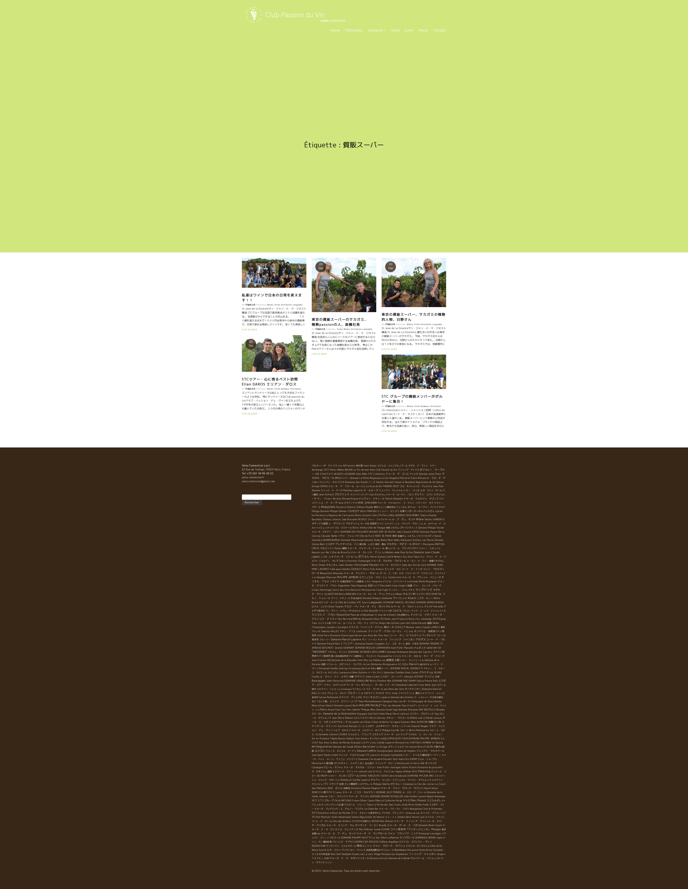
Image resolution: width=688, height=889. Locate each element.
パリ (325, 784)
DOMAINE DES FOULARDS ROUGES (359, 531)
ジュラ (340, 482)
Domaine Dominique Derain (346, 635)
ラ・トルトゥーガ (423, 697)
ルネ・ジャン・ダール (431, 490)
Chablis (315, 676)
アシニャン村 (385, 610)
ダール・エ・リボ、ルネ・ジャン (396, 573)
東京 (394, 535)
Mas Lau (368, 660)
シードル (322, 693)
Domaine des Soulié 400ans (347, 746)
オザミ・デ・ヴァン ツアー (422, 465)
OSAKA (343, 734)
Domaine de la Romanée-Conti (347, 660)
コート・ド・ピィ (320, 821)
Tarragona (395, 722)
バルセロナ (353, 511)
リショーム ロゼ (334, 664)
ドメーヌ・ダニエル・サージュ (341, 750)
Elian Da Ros (406, 552)
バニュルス (317, 804)
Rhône (420, 519)
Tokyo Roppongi (358, 585)
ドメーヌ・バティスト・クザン (394, 808)
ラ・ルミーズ (370, 490)
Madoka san (379, 660)
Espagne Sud (364, 713)
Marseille (438, 606)
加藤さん (402, 535)
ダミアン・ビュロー (381, 779)
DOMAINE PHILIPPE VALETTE (356, 837)
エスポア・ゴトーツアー (392, 676)
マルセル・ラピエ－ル (399, 544)
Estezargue (346, 689)
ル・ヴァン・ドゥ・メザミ (334, 676)
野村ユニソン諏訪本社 (384, 507)
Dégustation (324, 746)
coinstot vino (365, 771)
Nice (333, 854)
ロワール (353, 775)
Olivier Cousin (367, 800)
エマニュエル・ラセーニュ (373, 577)
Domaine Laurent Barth (346, 705)
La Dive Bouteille (369, 610)
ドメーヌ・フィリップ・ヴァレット (412, 821)
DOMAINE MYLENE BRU (420, 775)
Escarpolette (385, 656)
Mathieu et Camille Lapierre (355, 779)
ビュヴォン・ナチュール (371, 498)
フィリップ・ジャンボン (422, 854)
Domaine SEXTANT (414, 676)
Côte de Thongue (376, 527)
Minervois (331, 577)
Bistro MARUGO (368, 511)
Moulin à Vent (331, 755)
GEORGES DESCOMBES (407, 515)
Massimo (408, 647)
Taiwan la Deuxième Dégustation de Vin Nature (419, 482)
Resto (423, 30)
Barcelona (317, 519)
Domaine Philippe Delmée (333, 511)
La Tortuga (381, 746)
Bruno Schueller (434, 850)
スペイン (359, 676)
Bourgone (428, 544)
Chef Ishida (379, 713)
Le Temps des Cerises (387, 623)
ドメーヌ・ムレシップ (395, 734)
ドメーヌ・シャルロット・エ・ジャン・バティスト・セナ (405, 502)
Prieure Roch (431, 680)
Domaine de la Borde (399, 858)
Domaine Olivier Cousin (430, 825)
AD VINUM (322, 775)
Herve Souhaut (378, 556)
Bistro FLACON (425, 746)
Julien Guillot (410, 796)
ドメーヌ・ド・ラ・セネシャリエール (349, 858)
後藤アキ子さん (436, 560)
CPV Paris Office (386, 515)
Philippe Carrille (390, 730)
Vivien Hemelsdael (341, 817)
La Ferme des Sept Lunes (387, 804)
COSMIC (385, 829)
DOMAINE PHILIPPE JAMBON (424, 738)
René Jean (430, 684)
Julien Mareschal (335, 680)
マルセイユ (415, 635)
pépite (338, 569)
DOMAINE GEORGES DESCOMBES (367, 651)
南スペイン (329, 792)
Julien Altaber (345, 564)
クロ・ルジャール (343, 527)
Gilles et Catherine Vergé (388, 800)
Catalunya (408, 784)
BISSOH (376, 821)
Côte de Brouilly (340, 552)
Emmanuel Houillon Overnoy (333, 668)
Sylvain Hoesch (325, 705)
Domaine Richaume (408, 709)
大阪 (397, 660)
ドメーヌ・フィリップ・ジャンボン (396, 639)
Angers (441, 854)
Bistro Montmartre (419, 730)
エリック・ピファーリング (344, 701)
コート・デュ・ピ (399, 635)
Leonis (339, 792)
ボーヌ (406, 701)
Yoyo (436, 713)
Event (409, 30)
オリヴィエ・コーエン (366, 825)
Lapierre (385, 697)
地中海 (359, 465)
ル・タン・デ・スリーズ (432, 656)
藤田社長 (327, 841)
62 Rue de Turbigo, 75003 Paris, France (266, 469)
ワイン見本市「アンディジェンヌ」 (411, 829)
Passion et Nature (345, 507)
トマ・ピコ (390, 684)
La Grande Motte (416, 581)
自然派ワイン (377, 523)
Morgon (436, 829)
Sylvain (439, 511)
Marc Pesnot (418, 800)
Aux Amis (324, 742)
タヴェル (390, 594)
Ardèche (384, 722)
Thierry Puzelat (428, 515)
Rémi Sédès (394, 540)
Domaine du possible (429, 767)
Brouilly (383, 825)
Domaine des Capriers (420, 651)
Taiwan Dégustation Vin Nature (368, 817)
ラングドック (424, 590)
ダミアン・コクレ (424, 494)
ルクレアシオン (361, 717)
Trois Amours (362, 738)
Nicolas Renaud (341, 498)
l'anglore (377, 581)
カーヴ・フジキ (420, 573)
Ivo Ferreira (318, 515)
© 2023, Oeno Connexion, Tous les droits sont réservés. (346, 871)
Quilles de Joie (413, 813)
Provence (354, 610)
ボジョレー (396, 784)
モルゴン (375, 697)
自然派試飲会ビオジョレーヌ (380, 850)
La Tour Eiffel (379, 837)
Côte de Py (365, 535)
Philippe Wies (368, 709)
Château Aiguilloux (389, 841)
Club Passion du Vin (386, 469)
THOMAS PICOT (391, 486)
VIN (317, 473)
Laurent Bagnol (426, 796)
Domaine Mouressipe (352, 540)
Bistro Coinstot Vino (366, 515)
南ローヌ (389, 627)
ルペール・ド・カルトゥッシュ (407, 606)
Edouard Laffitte (366, 750)
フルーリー (324, 639)
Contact (439, 30)
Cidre (391, 775)
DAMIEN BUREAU (332, 540)
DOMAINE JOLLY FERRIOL (389, 792)
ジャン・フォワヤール (355, 664)
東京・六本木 (412, 643)
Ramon (338, 548)
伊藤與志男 (250, 304)
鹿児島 (329, 763)
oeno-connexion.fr (253, 477)
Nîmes (399, 594)
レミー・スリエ (411, 490)
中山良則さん (403, 614)
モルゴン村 (409, 594)
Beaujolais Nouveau (331, 573)
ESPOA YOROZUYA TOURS (374, 775)
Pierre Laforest (401, 713)
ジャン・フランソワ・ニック (403, 833)
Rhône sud (416, 717)
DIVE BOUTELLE (427, 709)
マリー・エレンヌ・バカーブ (427, 585)
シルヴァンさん (368, 742)
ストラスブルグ (437, 507)
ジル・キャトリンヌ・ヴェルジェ (416, 486)
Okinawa (440, 709)
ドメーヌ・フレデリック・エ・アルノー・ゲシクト (339, 808)
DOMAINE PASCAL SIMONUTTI (406, 668)
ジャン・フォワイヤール (379, 519)
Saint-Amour (370, 465)
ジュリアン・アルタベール (430, 750)
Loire (390, 556)
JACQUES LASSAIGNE (344, 473)
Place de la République (362, 614)
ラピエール (335, 837)
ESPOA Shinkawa (420, 531)
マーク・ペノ (353, 684)
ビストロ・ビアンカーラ (394, 581)
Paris (323, 709)
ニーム (361, 726)
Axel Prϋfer (383, 767)
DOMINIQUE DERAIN (425, 837)
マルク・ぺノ (351, 606)
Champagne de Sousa (422, 701)
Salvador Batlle (329, 535)
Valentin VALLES (330, 631)
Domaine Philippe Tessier (431, 527)
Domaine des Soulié (356, 482)
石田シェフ (373, 585)
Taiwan (339, 606)
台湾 (341, 784)
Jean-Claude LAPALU (427, 627)
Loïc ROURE (435, 672)
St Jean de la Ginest (385, 614)
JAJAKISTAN (331, 594)
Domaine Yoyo (399, 705)
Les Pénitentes (374, 664)
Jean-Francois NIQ (321, 660)
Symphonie (397, 755)
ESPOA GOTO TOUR (398, 738)
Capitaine (437, 718)
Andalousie (401, 775)
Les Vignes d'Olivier (401, 771)
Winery (270, 304)
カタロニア (400, 627)
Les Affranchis (346, 465)
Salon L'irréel (372, 676)
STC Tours (362, 602)
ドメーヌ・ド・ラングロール (372, 833)
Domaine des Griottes (402, 697)
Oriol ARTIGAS (343, 800)
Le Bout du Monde (340, 742)
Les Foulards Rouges (417, 726)
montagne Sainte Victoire (403, 767)
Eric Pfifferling (421, 771)
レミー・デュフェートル (412, 660)
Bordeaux (285, 388)
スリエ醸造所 (350, 784)
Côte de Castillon (347, 602)
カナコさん (333, 672)
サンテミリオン (413, 689)
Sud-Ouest (317, 755)
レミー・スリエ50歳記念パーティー (422, 755)
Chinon (331, 606)
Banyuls (353, 726)
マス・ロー (317, 713)
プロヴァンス (341, 494)
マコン (366, 697)
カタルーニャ (399, 726)
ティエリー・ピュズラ (388, 511)
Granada (355, 742)
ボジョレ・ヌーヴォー (418, 507)
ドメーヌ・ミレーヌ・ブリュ (371, 594)
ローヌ (315, 573)
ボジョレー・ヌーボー (372, 684)
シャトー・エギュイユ (429, 548)
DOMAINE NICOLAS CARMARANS (372, 647)
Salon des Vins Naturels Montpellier (354, 589)
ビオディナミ (350, 502)
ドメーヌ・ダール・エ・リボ (402, 825)
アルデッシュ (353, 523)
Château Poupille (364, 507)
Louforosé (361, 631)
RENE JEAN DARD (367, 502)
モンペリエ (431, 763)
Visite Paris (323, 635)
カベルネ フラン (383, 693)
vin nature (411, 746)
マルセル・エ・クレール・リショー (425, 734)
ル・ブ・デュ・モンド (403, 519)
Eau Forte (343, 726)
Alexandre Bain (370, 618)
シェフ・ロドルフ (342, 730)
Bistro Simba (318, 564)
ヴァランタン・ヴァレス (353, 850)
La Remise (393, 837)
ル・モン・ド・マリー (417, 560)
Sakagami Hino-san (392, 701)
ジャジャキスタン (425, 535)
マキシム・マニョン (337, 651)
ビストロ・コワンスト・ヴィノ (415, 841)
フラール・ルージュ (341, 623)
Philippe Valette (381, 784)
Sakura (420, 680)
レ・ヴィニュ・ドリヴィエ (345, 759)
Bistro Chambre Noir (380, 680)
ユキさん (411, 535)
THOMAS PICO (394, 577)
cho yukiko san (355, 722)
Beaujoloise (416, 808)
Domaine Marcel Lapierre (346, 639)
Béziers (398, 556)
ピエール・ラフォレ (333, 767)
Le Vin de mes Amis (364, 469)
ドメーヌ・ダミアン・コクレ (326, 531)
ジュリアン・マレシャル (391, 490)
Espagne (356, 598)
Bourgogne (319, 680)
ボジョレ (364, 556)
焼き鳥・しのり (366, 544)
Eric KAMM (411, 759)
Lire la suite (249, 329)
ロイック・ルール (328, 602)
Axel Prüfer (397, 647)
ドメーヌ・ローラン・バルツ (400, 494)
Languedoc (297, 304)
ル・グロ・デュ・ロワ (364, 623)
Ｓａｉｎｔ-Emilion (395, 817)
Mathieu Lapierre (353, 490)
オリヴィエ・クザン (420, 614)
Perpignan (431, 581)
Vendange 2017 (320, 469)
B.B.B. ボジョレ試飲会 (339, 788)
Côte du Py (436, 845)
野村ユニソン (364, 845)
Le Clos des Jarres (424, 784)
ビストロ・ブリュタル (350, 697)
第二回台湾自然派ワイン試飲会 (346, 656)
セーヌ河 (364, 523)
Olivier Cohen (371, 722)
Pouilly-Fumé (422, 804)
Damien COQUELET (352, 569)
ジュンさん (401, 507)
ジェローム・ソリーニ (355, 804)
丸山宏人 (369, 763)
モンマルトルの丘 (378, 738)
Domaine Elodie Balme (375, 540)
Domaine (375, 30)
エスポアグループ (338, 722)
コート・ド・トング (412, 569)
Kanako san (358, 854)
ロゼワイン (369, 693)
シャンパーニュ (406, 693)
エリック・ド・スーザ (331, 490)
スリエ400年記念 (321, 854)
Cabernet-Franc (415, 684)
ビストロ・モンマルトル (418, 845)
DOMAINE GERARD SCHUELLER (386, 796)
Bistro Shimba (360, 527)
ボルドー (417, 544)
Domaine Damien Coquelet (370, 643)
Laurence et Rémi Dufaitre (353, 672)
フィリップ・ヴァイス (408, 469)
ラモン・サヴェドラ (338, 796)
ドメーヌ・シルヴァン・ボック (366, 730)
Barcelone (369, 746)
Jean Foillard (326, 494)
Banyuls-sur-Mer (321, 552)
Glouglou (321, 577)
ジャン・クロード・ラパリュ (389, 845)
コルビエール (399, 610)
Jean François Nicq (402, 618)
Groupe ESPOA (320, 486)
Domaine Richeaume (397, 651)
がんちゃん (379, 494)
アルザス (421, 639)
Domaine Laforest (328, 734)
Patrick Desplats (394, 498)
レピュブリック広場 (333, 804)
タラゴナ (428, 606)
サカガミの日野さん (361, 821)
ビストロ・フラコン (435, 817)
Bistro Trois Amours (373, 569)
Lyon (422, 817)
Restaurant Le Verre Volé (410, 763)
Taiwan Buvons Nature (342, 738)
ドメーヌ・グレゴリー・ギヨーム (361, 573)
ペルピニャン (327, 548)
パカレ (418, 619)
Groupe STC (363, 755)
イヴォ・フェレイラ (348, 535)
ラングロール (407, 837)
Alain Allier (361, 473)
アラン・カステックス (335, 684)
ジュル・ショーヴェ (427, 759)
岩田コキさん (392, 527)
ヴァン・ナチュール (340, 598)
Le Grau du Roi (374, 486)
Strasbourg (354, 668)
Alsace (412, 598)
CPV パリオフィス (408, 527)
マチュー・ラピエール (397, 717)
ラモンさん (332, 564)
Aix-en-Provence (320, 738)
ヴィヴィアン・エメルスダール (341, 845)
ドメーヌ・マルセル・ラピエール (388, 560)
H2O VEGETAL (434, 594)
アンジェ (429, 676)
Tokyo (369, 804)
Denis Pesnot (412, 817)
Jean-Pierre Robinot (342, 717)
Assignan (385, 755)
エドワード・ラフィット (345, 771)
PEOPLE (362, 519)
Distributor (286, 304)
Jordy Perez (408, 804)
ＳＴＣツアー (348, 643)
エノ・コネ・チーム (395, 643)
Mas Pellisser (366, 829)
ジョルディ (412, 705)
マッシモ (414, 473)
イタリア (333, 784)
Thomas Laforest (331, 519)
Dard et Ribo (368, 668)
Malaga (315, 511)
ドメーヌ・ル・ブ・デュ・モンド (338, 833)
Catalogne (317, 767)
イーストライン (375, 672)
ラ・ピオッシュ (319, 771)
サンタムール (358, 689)
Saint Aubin (399, 759)
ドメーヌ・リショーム (345, 556)
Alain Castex (412, 672)
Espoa (354, 498)
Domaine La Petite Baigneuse (365, 478)
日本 (437, 676)
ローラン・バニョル (402, 631)
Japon (439, 837)
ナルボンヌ (420, 647)
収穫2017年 (434, 722)
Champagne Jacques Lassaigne (330, 627)
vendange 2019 (429, 618)
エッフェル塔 (324, 623)
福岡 (330, 771)
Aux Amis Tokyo (411, 556)
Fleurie (430, 540)
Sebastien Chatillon (394, 672)
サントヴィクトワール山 (362, 494)
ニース (371, 482)
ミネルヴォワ (326, 473)
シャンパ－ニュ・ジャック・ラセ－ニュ (403, 523)
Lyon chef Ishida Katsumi (413, 623)
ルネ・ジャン (334, 850)
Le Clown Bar (371, 808)
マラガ (406, 800)
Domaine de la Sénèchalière (340, 713)
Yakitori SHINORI (433, 519)
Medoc (436, 623)
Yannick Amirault (385, 482)
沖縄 (351, 676)
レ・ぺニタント (369, 656)
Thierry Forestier (348, 560)
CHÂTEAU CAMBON (420, 742)
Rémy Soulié (319, 850)
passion (375, 755)
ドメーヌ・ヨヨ (410, 656)
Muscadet (385, 585)
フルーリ (404, 730)
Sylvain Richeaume (328, 697)
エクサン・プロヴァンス (422, 713)
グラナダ (424, 672)
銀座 (429, 623)
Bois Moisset (386, 821)
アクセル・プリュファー (393, 812)
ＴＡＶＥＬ (317, 858)
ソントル (397, 656)
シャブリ (420, 594)
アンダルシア (429, 635)
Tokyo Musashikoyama (369, 701)
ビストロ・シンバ (358, 627)
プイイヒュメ (400, 598)
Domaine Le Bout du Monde (333, 812)
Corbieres (379, 473)
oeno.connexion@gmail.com (258, 481)
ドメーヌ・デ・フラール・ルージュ (347, 486)
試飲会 (390, 660)
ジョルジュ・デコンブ (359, 734)
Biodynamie (390, 664)
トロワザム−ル (365, 784)
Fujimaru (405, 722)
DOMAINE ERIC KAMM (404, 680)
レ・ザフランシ (337, 523)
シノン (328, 862)
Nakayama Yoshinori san (413, 540)
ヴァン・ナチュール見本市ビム (366, 812)
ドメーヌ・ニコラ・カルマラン (359, 792)
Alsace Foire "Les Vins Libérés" (344, 709)
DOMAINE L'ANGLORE (356, 680)
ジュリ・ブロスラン (433, 569)
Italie (332, 569)
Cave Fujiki (382, 589)
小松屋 (408, 585)
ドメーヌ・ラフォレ (358, 796)
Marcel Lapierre (419, 664)
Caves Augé (398, 585)
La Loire (369, 854)
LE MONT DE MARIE (382, 535)
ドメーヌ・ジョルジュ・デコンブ (421, 498)
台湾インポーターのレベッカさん (417, 511)
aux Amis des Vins (394, 689)
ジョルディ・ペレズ (328, 560)
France (355, 800)
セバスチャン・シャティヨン (349, 763)
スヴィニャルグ (396, 746)
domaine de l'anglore (405, 750)
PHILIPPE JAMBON (348, 577)
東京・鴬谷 (380, 544)
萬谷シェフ (421, 693)
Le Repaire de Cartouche (339, 515)
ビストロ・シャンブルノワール (393, 465)
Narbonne (401, 684)
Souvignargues (385, 750)
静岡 (344, 548)
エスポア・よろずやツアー (378, 726)
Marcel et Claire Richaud (413, 478)
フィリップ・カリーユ (385, 763)
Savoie (377, 829)
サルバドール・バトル (422, 858)
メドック (329, 527)
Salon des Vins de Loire (414, 564)
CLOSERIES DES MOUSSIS (365, 841)
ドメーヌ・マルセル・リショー (360, 767)
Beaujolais (328, 507)
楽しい (388, 548)
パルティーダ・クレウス (324, 465)
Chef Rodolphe (343, 854)
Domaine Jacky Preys (430, 473)
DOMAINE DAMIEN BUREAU (430, 602)
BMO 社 (357, 618)
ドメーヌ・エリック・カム (340, 825)
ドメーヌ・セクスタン (390, 564)
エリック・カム (393, 569)
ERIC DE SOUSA (387, 531)
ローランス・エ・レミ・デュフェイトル (426, 610)
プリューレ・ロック (336, 693)
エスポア (330, 544)
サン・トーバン (369, 639)
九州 (326, 858)
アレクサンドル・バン (347, 544)
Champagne (364, 560)
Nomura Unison (379, 858)
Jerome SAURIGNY (344, 647)
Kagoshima (344, 585)
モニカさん (403, 664)
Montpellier (402, 742)
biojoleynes (402, 854)
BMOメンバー (342, 478)
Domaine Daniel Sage (387, 709)
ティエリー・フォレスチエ (402, 589)
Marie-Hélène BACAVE (341, 469)
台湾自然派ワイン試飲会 (352, 581)
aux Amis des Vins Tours (376, 635)
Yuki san (387, 705)
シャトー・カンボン (337, 775)
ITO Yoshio (385, 618)
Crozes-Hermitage (321, 589)
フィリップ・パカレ (379, 631)
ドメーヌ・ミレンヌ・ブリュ (366, 552)
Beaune (410, 627)
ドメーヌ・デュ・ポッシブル (375, 606)
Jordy (395, 693)
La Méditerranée (391, 552)
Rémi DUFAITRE (419, 722)
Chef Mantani (323, 817)
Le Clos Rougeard (390, 478)
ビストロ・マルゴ (381, 771)
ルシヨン (320, 751)
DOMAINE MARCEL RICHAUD (399, 602)
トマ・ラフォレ (375, 627)
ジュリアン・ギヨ (328, 482)
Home (335, 30)
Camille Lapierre (385, 742)
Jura (340, 502)
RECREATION (318, 845)
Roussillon (343, 615)
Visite (395, 30)
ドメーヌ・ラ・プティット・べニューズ (421, 577)
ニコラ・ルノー (425, 598)
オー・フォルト (324, 498)
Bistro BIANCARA (347, 594)
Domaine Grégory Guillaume (377, 598)
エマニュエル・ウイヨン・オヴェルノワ (411, 779)
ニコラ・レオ (327, 556)
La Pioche (428, 717)
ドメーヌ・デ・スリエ (397, 473)
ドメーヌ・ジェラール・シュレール (366, 548)
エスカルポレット (436, 800)
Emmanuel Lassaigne (430, 833)
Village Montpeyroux (384, 854)
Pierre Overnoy (377, 717)
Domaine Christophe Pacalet (375, 759)
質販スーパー (383, 668)
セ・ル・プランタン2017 (405, 548)
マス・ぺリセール (374, 689)
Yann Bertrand (345, 618)
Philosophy (354, 30)
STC (370, 473)
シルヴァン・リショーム (328, 689)
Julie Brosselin (349, 519)
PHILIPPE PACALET (370, 705)
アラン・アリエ (347, 631)
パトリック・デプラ (342, 841)
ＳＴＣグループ (325, 800)
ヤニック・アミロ (347, 755)
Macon (388, 713)
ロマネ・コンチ (319, 606)
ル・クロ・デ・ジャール (414, 792)
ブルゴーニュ (355, 693)
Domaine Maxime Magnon (365, 788)
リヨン (367, 581)
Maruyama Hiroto (416, 850)
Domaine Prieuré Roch (328, 643)
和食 (323, 664)
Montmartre (319, 763)
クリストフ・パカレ (324, 615)
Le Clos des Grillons (340, 821)
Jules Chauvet (403, 531)
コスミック (377, 734)
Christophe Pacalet (366, 565)
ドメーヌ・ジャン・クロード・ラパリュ (402, 788)
